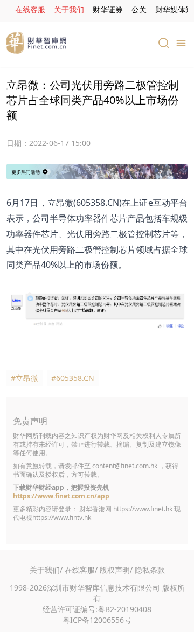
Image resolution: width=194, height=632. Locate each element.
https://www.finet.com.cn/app (61, 496)
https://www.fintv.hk (61, 517)
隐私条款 (150, 570)
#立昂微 (24, 378)
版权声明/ (116, 570)
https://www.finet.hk (142, 508)
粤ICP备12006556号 (97, 620)
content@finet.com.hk (124, 465)
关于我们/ (46, 570)
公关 (139, 9)
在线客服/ (81, 570)
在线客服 (30, 9)
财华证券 (108, 9)
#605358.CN (72, 378)
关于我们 (69, 9)
